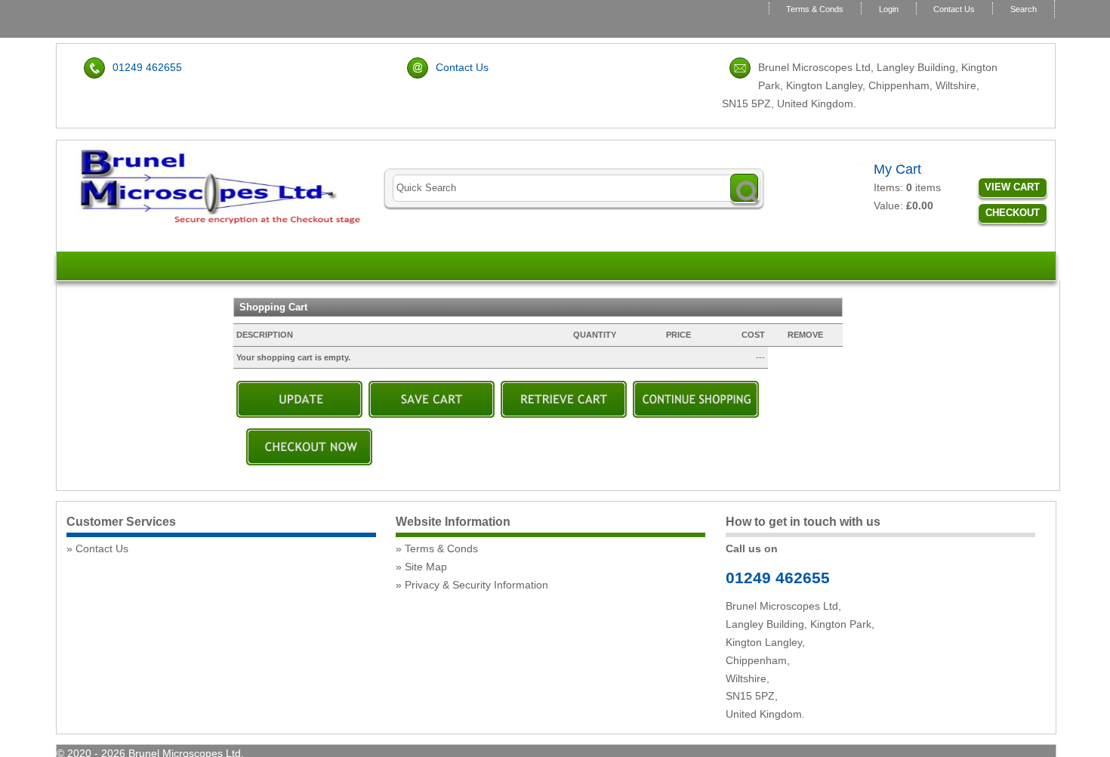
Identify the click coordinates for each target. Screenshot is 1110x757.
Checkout (1012, 212)
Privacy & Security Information (476, 585)
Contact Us (954, 9)
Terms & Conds (814, 9)
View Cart (1012, 187)
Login (889, 9)
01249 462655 (147, 67)
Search (1023, 9)
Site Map (426, 567)
